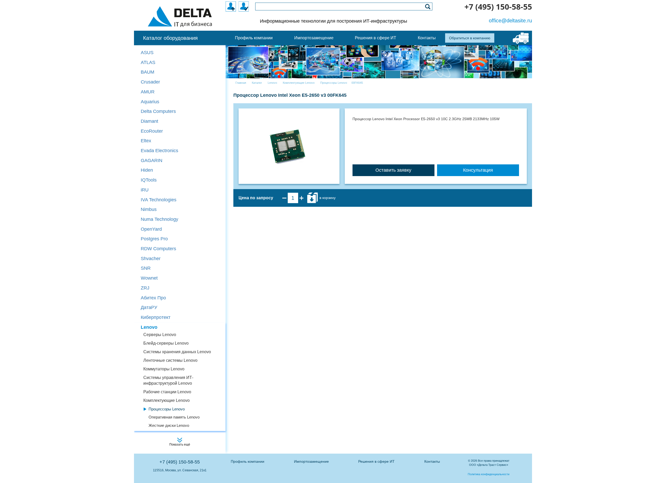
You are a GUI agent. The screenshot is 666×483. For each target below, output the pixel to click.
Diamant (149, 121)
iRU (145, 189)
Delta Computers (158, 111)
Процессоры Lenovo (167, 409)
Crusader (150, 82)
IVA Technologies (158, 199)
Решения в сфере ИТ (376, 461)
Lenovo (149, 327)
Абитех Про (153, 297)
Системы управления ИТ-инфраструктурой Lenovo (168, 380)
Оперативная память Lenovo (174, 417)
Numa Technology (159, 219)
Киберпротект (155, 317)
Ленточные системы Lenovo (170, 360)
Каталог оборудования (170, 38)
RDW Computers (158, 248)
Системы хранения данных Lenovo (177, 352)
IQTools (149, 180)
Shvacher (151, 258)
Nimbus (149, 209)
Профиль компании (247, 461)
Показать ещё (179, 444)
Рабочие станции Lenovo (167, 392)
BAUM (147, 72)
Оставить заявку (393, 170)
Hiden (147, 170)
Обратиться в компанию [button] (469, 38)
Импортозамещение (311, 461)
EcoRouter (152, 131)
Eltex (146, 140)
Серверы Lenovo (159, 334)
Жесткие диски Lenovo (169, 425)
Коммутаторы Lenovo (163, 369)
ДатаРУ (149, 307)
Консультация (478, 170)
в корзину (327, 198)
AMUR (148, 91)
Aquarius (150, 101)
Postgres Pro (154, 238)
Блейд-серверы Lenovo (166, 343)
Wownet (149, 278)
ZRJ (145, 288)
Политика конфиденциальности (488, 474)
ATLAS (148, 62)
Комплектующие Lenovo (166, 400)
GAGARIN (151, 160)
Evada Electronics (159, 150)
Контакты (432, 461)
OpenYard (151, 229)
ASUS (147, 52)
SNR (146, 268)
